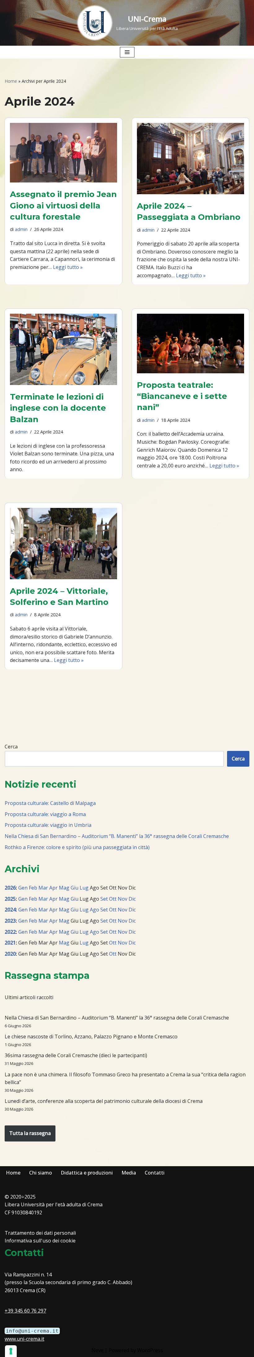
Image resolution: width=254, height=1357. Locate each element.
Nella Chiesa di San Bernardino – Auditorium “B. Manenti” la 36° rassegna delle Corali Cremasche (117, 836)
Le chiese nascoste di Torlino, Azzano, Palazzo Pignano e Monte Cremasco (91, 1036)
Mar (43, 887)
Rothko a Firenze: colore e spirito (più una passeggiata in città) (77, 847)
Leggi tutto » (68, 267)
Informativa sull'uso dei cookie (40, 1240)
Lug (84, 887)
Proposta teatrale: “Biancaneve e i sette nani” (182, 396)
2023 (10, 920)
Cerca (11, 746)
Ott (112, 898)
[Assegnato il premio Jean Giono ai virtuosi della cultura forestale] (63, 152)
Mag (64, 887)
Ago (94, 909)
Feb (33, 887)
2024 (10, 909)
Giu (74, 887)
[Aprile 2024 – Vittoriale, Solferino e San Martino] (63, 543)
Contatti (154, 1172)
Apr (53, 887)
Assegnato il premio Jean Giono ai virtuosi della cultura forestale (63, 205)
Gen (23, 887)
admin (21, 229)
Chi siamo (40, 1172)
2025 (10, 898)
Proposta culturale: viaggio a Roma (45, 814)
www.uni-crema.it (24, 1338)
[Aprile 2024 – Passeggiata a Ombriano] (190, 158)
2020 (10, 953)
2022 (10, 931)
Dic (132, 898)
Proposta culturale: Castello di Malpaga (50, 803)
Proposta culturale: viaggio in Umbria (48, 825)
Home (11, 81)
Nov (122, 898)
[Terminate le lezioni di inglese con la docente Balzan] (63, 349)
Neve (97, 1350)
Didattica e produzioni (87, 1172)
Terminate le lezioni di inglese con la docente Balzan (58, 408)
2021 (10, 942)
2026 (10, 887)
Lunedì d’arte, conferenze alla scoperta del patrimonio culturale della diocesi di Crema (104, 1101)
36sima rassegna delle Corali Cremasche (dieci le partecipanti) (76, 1055)
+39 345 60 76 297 (25, 1310)
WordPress (150, 1350)
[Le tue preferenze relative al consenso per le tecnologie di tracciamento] (11, 1351)
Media (128, 1172)
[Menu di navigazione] (127, 52)
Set (104, 898)
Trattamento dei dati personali (40, 1232)
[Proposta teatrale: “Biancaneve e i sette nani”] (190, 343)
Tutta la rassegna (30, 1133)
